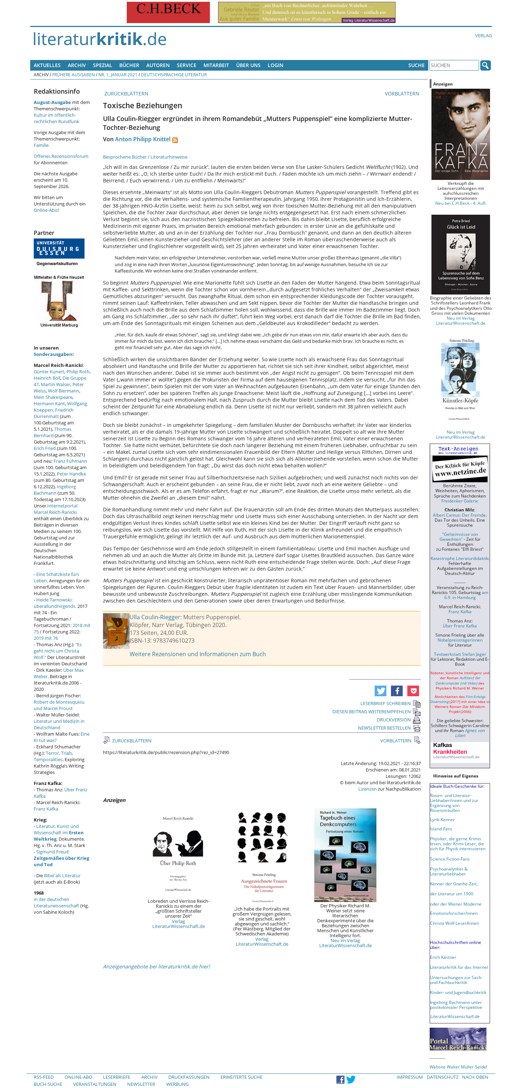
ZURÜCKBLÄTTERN (125, 93)
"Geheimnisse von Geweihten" (459, 536)
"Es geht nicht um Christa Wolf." (58, 650)
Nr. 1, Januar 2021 (117, 74)
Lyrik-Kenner (442, 819)
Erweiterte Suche (241, 1077)
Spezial (102, 65)
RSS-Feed (44, 1077)
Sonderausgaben (53, 354)
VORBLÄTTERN (403, 93)
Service (186, 65)
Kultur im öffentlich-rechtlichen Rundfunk (56, 118)
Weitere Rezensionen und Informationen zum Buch (198, 654)
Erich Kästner (443, 957)
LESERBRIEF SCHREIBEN (385, 703)
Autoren (158, 65)
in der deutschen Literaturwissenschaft (56, 902)
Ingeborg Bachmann (55, 489)
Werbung (177, 1084)
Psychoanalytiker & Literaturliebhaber (449, 871)
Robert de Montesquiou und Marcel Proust (59, 705)
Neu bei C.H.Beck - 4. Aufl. (460, 203)
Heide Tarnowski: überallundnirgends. (55, 603)
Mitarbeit (216, 65)
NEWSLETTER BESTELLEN (384, 728)
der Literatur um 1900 (451, 893)
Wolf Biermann (63, 391)
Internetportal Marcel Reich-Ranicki (55, 508)
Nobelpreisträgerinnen (460, 640)
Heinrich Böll (47, 378)
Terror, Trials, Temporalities (53, 756)
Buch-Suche (48, 1084)
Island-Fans (441, 828)
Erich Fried (45, 448)
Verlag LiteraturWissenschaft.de (178, 923)
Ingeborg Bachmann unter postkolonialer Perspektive (456, 1004)
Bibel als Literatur (62, 875)
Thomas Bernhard (52, 432)
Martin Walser (55, 384)
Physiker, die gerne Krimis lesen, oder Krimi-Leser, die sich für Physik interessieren (457, 843)
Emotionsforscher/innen (454, 913)
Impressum (410, 1077)
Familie (41, 145)
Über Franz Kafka (460, 625)
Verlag (483, 35)
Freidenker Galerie (459, 501)
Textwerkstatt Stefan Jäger (460, 654)
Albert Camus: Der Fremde (459, 515)
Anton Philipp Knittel (142, 139)
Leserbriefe (116, 1077)
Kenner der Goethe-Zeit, (454, 883)
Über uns (248, 65)
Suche (416, 65)
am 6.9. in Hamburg (466, 594)
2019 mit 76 (46, 638)
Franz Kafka (46, 809)
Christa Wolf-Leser (448, 923)
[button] (380, 691)
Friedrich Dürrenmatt (54, 413)
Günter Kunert (49, 371)
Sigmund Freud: (61, 858)
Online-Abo (46, 210)
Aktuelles (47, 65)
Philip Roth (77, 371)
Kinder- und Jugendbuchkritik (458, 992)
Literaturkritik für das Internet (459, 967)
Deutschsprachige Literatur (174, 74)
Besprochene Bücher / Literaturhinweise (145, 157)
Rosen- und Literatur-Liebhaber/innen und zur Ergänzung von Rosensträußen (454, 802)
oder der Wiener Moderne (456, 904)
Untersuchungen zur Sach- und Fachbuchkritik (456, 979)
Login (275, 65)
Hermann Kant (49, 403)
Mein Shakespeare (53, 397)
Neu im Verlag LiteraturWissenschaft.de (345, 943)
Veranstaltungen (94, 1084)
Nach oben (475, 1077)
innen (473, 923)
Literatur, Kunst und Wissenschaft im (59, 832)
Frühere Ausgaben (73, 74)
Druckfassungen (189, 1077)
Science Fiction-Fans (450, 859)
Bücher (129, 65)
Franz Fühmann (70, 461)
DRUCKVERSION (394, 719)
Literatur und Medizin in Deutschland (59, 724)
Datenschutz (442, 1077)
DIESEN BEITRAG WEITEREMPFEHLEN (371, 711)
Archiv (77, 65)
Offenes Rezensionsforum (61, 156)
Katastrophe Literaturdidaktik (459, 558)
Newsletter (141, 1084)
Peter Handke (71, 474)
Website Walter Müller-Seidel (458, 1067)
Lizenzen (367, 789)
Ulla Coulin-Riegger (155, 617)
